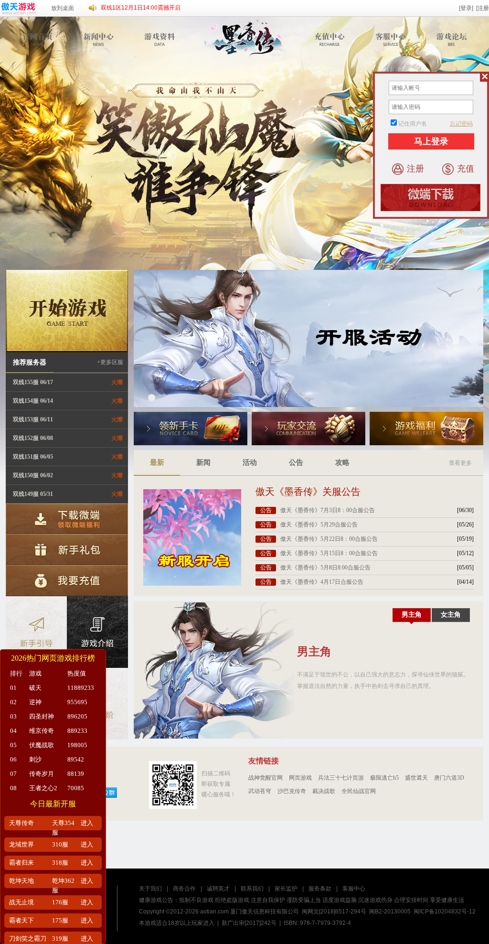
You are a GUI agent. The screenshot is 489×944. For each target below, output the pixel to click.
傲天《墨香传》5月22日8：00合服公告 (329, 539)
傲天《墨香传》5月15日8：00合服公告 (329, 553)
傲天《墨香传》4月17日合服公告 (321, 582)
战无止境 (21, 902)
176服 (60, 902)
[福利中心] (426, 428)
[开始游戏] (67, 311)
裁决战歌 (323, 791)
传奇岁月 (41, 773)
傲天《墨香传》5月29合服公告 (319, 524)
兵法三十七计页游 (341, 777)
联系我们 (252, 888)
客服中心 (353, 888)
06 (13, 759)
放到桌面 (62, 8)
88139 (75, 773)
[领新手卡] (190, 428)
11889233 (80, 687)
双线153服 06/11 (33, 419)
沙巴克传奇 (291, 791)
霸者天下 (21, 920)
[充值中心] (330, 39)
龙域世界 (21, 844)
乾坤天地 (21, 880)
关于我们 (150, 888)
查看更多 (460, 463)
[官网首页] (39, 39)
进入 (87, 822)
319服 (60, 938)
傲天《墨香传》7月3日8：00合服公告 (327, 510)
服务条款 (319, 888)
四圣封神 (41, 716)
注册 (415, 168)
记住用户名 (412, 123)
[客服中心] (391, 39)
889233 (77, 730)
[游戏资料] (160, 39)
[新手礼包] (67, 549)
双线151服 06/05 (33, 456)
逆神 (35, 702)
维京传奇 (41, 730)
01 (13, 687)
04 (13, 730)
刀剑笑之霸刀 (27, 938)
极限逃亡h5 (384, 777)
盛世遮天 (416, 777)
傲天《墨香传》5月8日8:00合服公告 (325, 567)
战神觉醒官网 (265, 777)
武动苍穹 (259, 791)
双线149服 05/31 (33, 494)
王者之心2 (43, 788)
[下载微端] (67, 519)
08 (13, 788)
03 (13, 716)
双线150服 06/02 (33, 475)
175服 (60, 920)
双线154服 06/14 (33, 400)
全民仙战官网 (358, 791)
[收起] (484, 77)
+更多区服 (110, 362)
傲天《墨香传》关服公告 (308, 491)
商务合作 (184, 888)
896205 (77, 716)
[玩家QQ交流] (308, 428)
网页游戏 (300, 777)
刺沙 (35, 759)
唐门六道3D (449, 777)
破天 (35, 687)
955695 (77, 702)
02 (13, 702)
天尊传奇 (21, 822)
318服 (60, 862)
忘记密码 (461, 123)
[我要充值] (67, 580)
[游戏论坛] (452, 39)
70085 (75, 788)
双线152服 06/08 (33, 438)
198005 (77, 745)
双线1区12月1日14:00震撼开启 (141, 7)
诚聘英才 (218, 888)
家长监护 (286, 888)
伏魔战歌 (41, 745)
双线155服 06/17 (33, 382)
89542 (75, 759)
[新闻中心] (99, 39)
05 (13, 745)
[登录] (466, 8)
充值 (465, 168)
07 (13, 773)
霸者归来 (21, 862)
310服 (60, 844)
